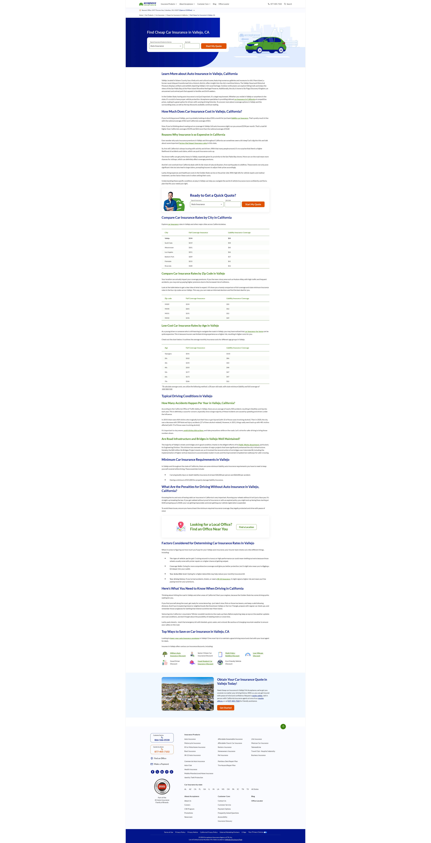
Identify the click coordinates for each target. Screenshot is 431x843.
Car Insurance (159, 15)
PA (233, 789)
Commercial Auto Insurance (194, 761)
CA (195, 789)
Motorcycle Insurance (192, 743)
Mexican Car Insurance (259, 743)
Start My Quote (214, 46)
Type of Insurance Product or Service (161, 42)
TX (248, 789)
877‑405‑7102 (234, 701)
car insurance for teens (254, 331)
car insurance (173, 224)
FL (200, 789)
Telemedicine (256, 747)
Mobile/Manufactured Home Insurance (198, 773)
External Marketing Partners (230, 832)
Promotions (188, 813)
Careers (187, 805)
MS (223, 789)
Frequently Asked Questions (228, 813)
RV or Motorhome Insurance (194, 747)
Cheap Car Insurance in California (177, 15)
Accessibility (222, 817)
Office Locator (224, 4)
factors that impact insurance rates (193, 143)
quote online (257, 695)
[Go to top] (283, 726)
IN (213, 789)
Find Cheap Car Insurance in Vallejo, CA (202, 15)
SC (238, 789)
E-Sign (244, 832)
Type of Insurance (196, 200)
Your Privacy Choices (256, 832)
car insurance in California (244, 99)
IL (209, 789)
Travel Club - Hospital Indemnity (263, 751)
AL (185, 789)
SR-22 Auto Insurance (192, 755)
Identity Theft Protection (193, 777)
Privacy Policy (180, 832)
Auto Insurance (190, 739)
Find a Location (246, 527)
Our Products (149, 15)
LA (218, 789)
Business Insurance (258, 755)
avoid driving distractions (193, 430)
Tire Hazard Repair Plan (226, 765)
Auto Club (188, 765)
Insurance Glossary (225, 821)
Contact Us (222, 801)
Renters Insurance (224, 747)
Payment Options (224, 809)
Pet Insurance (223, 755)
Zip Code (187, 42)
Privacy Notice (193, 832)
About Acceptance (186, 4)
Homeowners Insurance (226, 751)
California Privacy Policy (209, 832)
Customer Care (203, 4)
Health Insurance (190, 769)
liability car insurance (239, 118)
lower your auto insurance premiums (184, 638)
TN (243, 789)
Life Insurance (256, 739)
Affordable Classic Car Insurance (230, 743)
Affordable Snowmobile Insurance (230, 739)
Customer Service (224, 805)
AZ (190, 789)
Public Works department (249, 445)
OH (228, 789)
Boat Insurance (190, 751)
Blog (214, 4)
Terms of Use (168, 832)
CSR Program (189, 809)
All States (255, 789)
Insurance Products (168, 4)
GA (204, 789)
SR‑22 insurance (223, 579)
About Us (187, 801)
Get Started (226, 707)
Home (141, 15)
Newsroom (188, 817)
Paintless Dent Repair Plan (228, 761)
